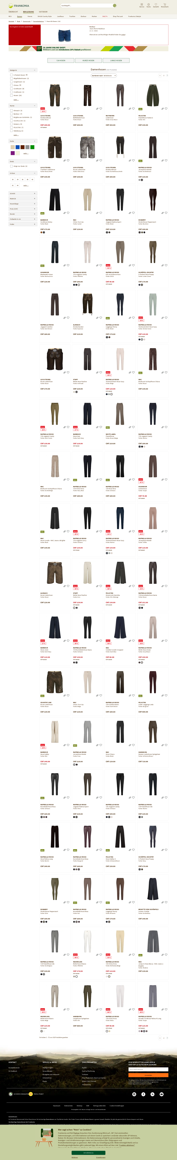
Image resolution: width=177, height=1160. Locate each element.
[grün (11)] (32, 147)
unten (123, 35)
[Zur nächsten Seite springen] (167, 75)
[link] (141, 5)
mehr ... (16, 100)
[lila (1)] (13, 153)
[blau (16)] (18, 147)
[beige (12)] (13, 147)
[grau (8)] (27, 147)
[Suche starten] (114, 5)
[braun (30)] (22, 147)
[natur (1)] (18, 153)
